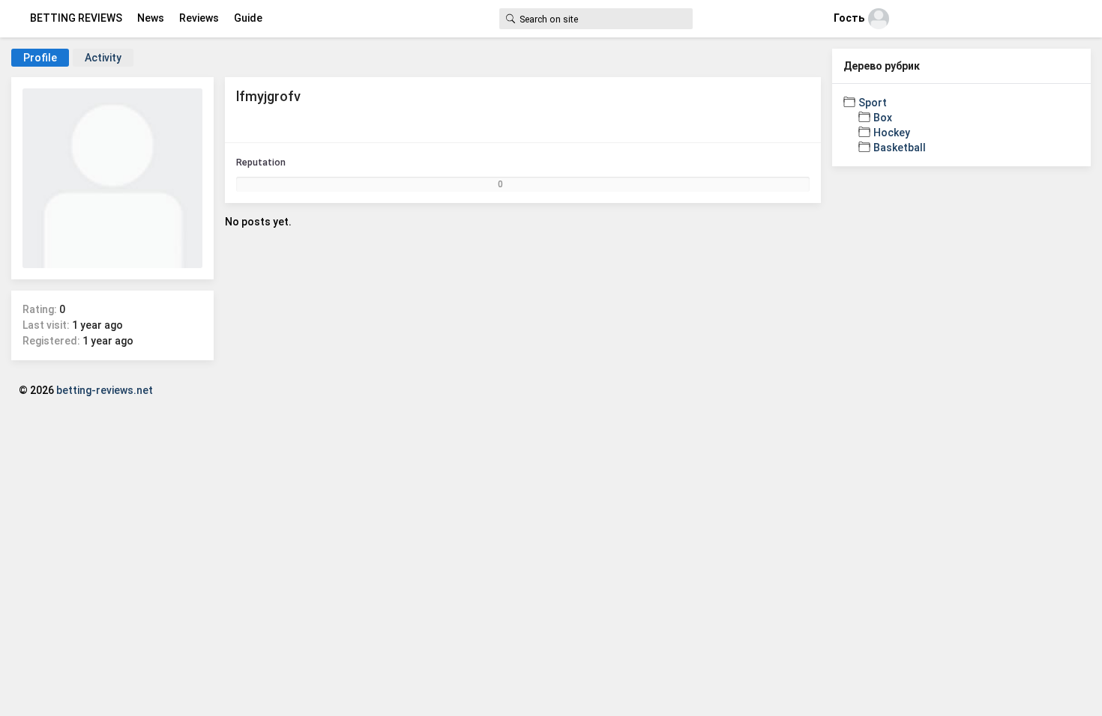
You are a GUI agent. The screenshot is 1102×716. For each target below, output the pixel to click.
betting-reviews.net (104, 390)
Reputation (261, 162)
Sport (872, 103)
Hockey (891, 133)
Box (882, 118)
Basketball (899, 148)
